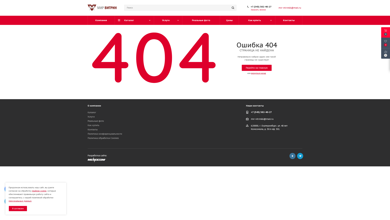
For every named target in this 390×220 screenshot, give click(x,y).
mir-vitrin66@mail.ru (289, 7)
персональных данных (20, 201)
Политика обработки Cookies (103, 138)
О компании (94, 105)
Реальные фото (96, 121)
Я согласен (18, 208)
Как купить (93, 125)
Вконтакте (292, 156)
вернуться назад (258, 73)
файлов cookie (39, 191)
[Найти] (233, 8)
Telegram (300, 156)
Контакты (93, 129)
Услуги (91, 116)
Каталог (92, 112)
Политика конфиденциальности (105, 133)
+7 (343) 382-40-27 (261, 6)
